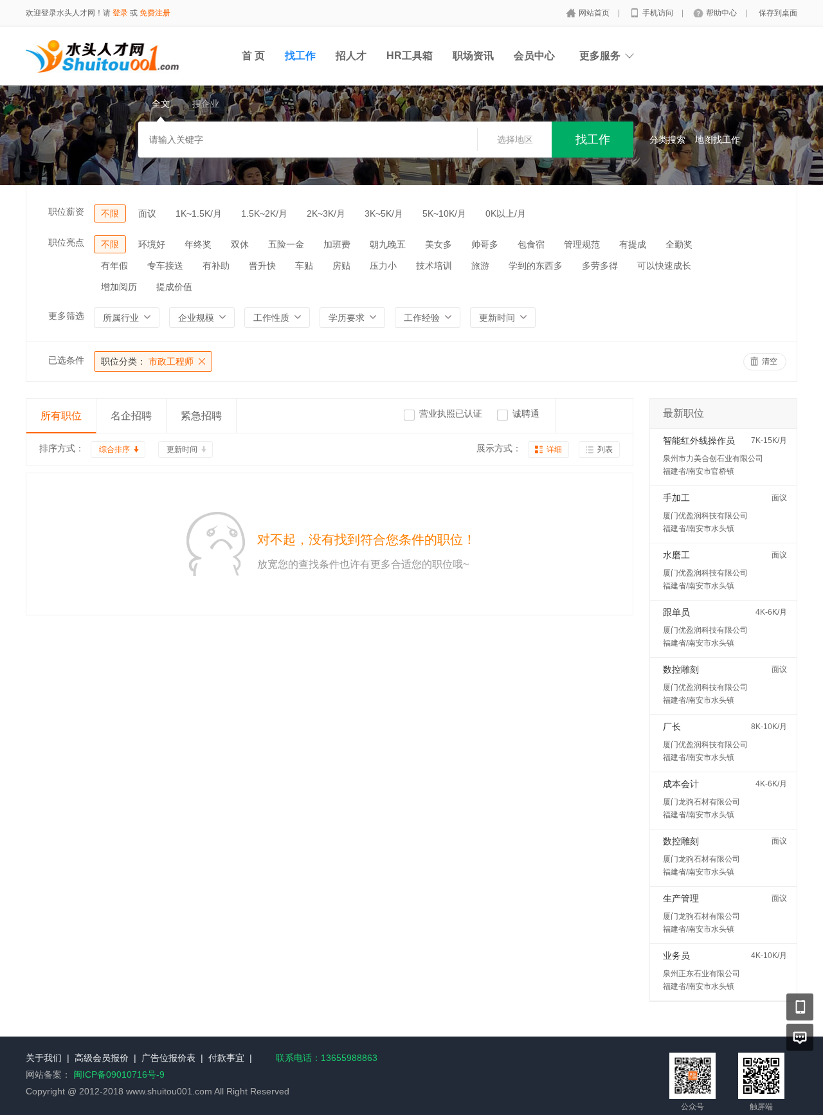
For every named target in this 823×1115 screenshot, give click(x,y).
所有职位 (61, 415)
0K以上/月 (505, 213)
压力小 (383, 265)
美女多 (438, 244)
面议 (147, 213)
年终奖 (198, 244)
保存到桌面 (778, 12)
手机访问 (658, 12)
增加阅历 (119, 287)
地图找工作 (717, 139)
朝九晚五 (388, 244)
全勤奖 (678, 244)
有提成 (632, 244)
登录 (120, 12)
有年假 (114, 265)
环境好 (151, 244)
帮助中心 (722, 12)
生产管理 (681, 898)
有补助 (216, 265)
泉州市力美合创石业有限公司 (713, 458)
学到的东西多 (536, 265)
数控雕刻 (681, 669)
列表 (605, 449)
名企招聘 (131, 415)
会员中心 (534, 55)
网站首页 (595, 12)
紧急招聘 (201, 415)
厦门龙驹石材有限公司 (701, 801)
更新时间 (182, 449)
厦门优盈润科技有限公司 (705, 515)
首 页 (253, 55)
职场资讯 (473, 55)
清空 (769, 361)
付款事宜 (226, 1058)
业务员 (676, 955)
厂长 (672, 726)
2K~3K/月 (326, 213)
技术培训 (434, 265)
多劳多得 (600, 265)
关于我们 (44, 1058)
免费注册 (155, 12)
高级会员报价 (102, 1058)
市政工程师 (147, 361)
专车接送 (165, 265)
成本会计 (681, 784)
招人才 (351, 55)
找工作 (300, 55)
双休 (240, 244)
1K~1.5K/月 (199, 213)
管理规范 (582, 244)
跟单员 (676, 612)
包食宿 (531, 244)
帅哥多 (484, 244)
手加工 (676, 498)
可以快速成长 (664, 265)
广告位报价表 (168, 1058)
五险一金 (286, 244)
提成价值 (174, 287)
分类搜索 (667, 139)
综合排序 (114, 449)
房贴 (341, 265)
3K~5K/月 (384, 213)
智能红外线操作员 (699, 440)
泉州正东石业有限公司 (701, 973)
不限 (110, 213)
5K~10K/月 (444, 213)
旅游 (480, 265)
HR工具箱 (409, 55)
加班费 (336, 244)
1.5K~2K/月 (264, 213)
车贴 (304, 265)
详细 (554, 449)
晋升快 (262, 265)
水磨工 (676, 555)
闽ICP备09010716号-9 (119, 1074)
